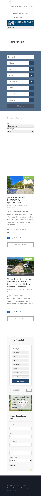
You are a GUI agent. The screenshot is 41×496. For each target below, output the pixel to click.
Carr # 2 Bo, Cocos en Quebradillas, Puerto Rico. (19, 291)
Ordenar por (10, 129)
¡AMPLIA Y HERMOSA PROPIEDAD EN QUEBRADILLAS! (16, 200)
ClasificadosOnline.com (21, 13)
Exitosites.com (11, 490)
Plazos (11, 449)
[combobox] (20, 63)
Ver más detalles (20, 245)
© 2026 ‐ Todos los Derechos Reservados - (17, 488)
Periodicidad (13, 457)
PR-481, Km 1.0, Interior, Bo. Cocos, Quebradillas (17, 207)
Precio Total (12, 425)
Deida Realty (17, 238)
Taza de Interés (14, 441)
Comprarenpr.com (21, 17)
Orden (9, 123)
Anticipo (11, 433)
